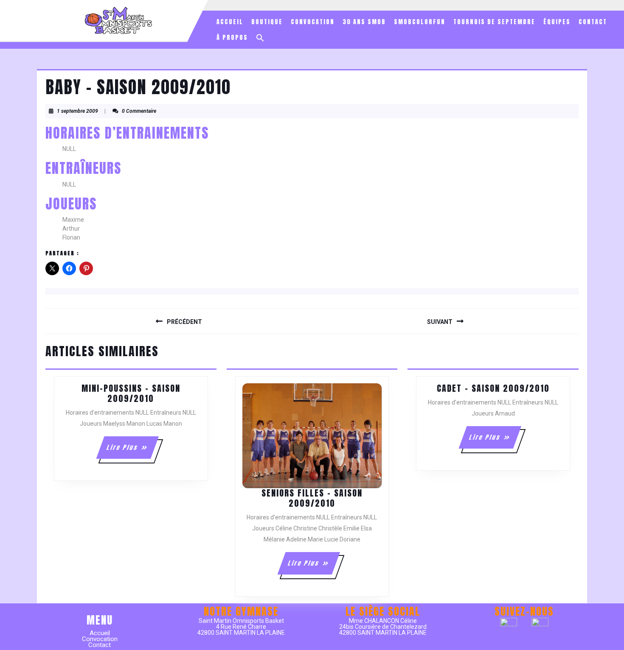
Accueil (229, 21)
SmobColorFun (419, 21)
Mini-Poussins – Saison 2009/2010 (131, 393)
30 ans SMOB (364, 21)
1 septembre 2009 (77, 111)
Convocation (312, 21)
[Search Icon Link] (260, 37)
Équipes (557, 21)
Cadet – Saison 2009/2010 (493, 388)
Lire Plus (132, 451)
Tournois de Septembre (494, 21)
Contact (593, 21)
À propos (232, 37)
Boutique (267, 21)
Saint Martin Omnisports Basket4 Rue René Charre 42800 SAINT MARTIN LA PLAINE (241, 626)
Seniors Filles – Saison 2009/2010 (312, 498)
